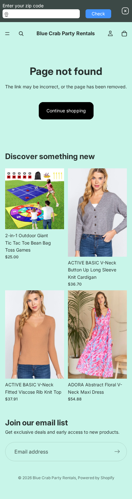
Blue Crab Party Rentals (54, 477)
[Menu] (7, 33)
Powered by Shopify (96, 477)
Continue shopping (66, 110)
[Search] (21, 34)
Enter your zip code (23, 5)
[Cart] (124, 34)
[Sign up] (117, 452)
